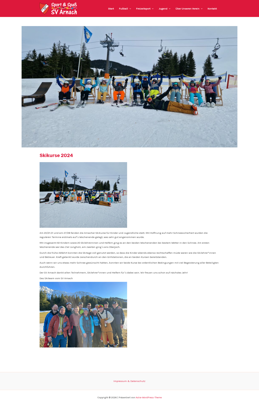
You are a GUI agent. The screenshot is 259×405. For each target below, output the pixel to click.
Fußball (123, 8)
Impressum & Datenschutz (129, 381)
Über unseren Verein (187, 8)
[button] (129, 9)
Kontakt (212, 8)
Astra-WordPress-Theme (149, 397)
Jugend (163, 8)
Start (111, 8)
